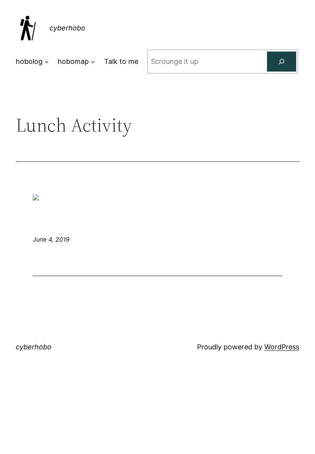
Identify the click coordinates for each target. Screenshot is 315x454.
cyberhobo (67, 28)
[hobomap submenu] (93, 62)
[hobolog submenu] (47, 62)
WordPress (281, 347)
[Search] (281, 62)
